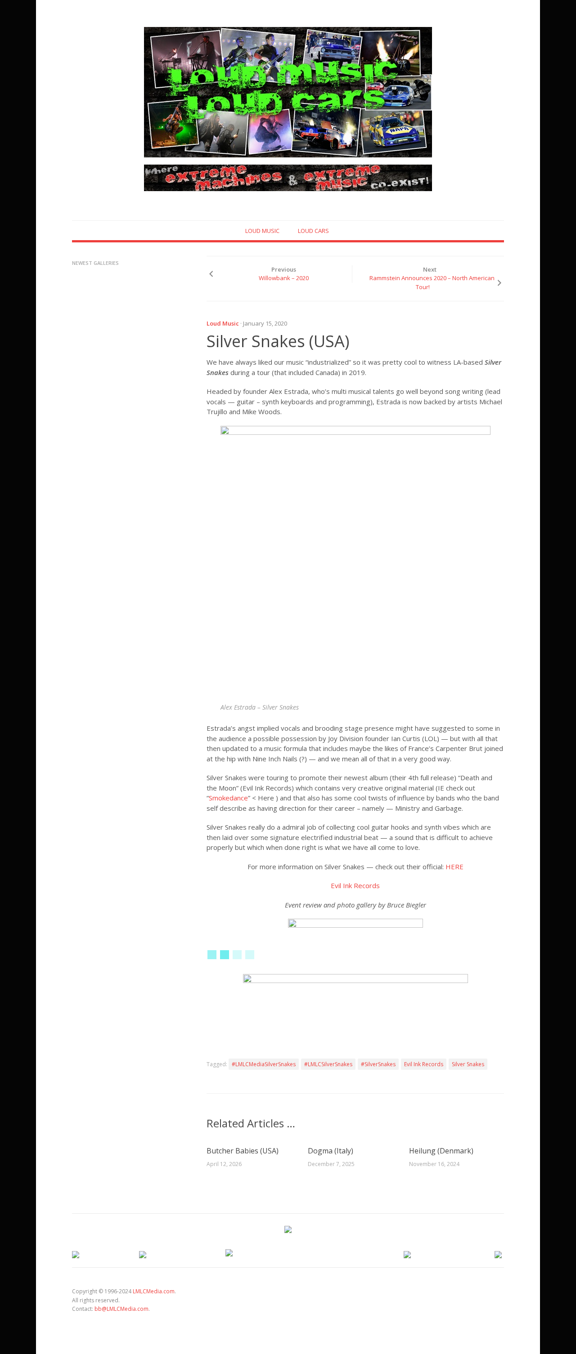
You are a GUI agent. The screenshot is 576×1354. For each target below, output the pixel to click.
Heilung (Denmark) (441, 1151)
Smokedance (228, 797)
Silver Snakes (468, 1064)
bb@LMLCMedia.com (121, 1309)
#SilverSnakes (378, 1064)
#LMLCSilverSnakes (328, 1064)
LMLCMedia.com (154, 1291)
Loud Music (262, 231)
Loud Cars (313, 231)
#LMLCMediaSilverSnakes (264, 1064)
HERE (455, 866)
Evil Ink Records (355, 885)
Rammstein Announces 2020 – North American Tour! (432, 282)
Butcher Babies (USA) (243, 1151)
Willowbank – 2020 (284, 278)
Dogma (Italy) (330, 1151)
